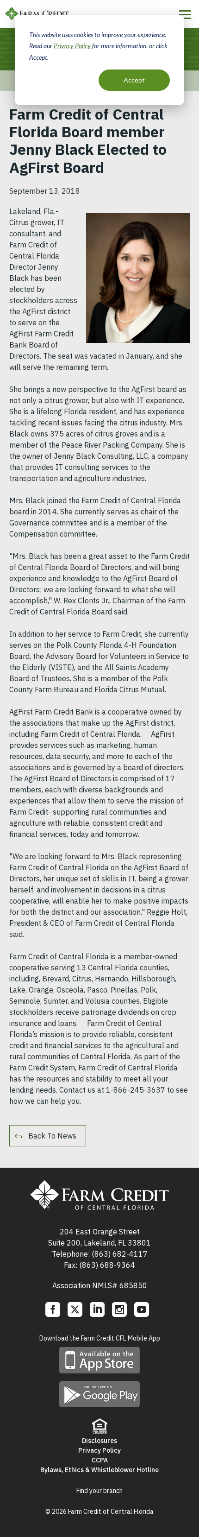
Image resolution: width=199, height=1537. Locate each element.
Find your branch (99, 1490)
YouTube (141, 1309)
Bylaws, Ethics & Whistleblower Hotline (99, 1470)
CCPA (100, 1460)
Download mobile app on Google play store (99, 1394)
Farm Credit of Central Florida (99, 1195)
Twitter (75, 1309)
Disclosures (99, 1440)
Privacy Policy (73, 46)
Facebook (52, 1309)
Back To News (52, 1135)
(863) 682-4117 (120, 1254)
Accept (134, 80)
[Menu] (185, 14)
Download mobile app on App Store (99, 1360)
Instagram (119, 1309)
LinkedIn (97, 1309)
